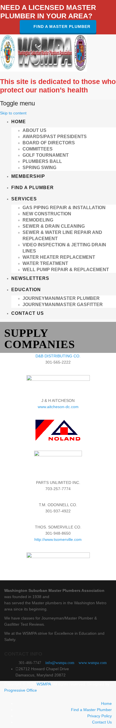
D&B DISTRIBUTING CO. (58, 356)
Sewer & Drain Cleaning (54, 226)
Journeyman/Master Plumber (61, 298)
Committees (38, 149)
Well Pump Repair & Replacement (66, 269)
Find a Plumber (32, 187)
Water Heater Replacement (59, 257)
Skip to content (13, 113)
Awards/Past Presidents (55, 136)
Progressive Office (20, 690)
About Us (34, 130)
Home (18, 121)
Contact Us (27, 313)
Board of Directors (49, 142)
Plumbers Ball (42, 161)
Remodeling (38, 220)
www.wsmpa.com (93, 663)
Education (26, 289)
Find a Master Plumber (62, 26)
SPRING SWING (39, 167)
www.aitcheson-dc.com (58, 406)
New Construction (47, 213)
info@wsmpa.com (59, 663)
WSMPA (44, 684)
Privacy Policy (99, 716)
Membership (28, 176)
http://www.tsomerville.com (58, 539)
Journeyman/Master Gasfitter (63, 304)
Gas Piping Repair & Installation (64, 207)
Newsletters (30, 278)
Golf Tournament (46, 155)
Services (24, 198)
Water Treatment (45, 263)
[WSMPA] (43, 52)
